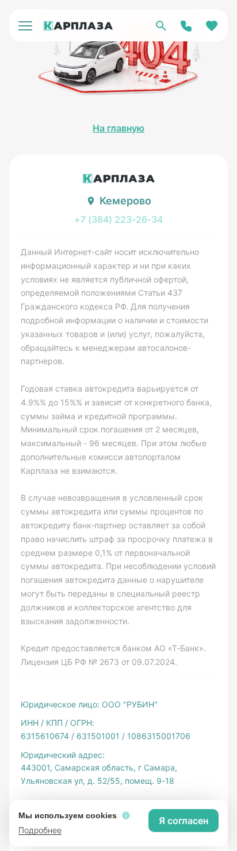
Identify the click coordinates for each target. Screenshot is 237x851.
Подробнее (40, 830)
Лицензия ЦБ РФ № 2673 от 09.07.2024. (99, 662)
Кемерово (125, 201)
